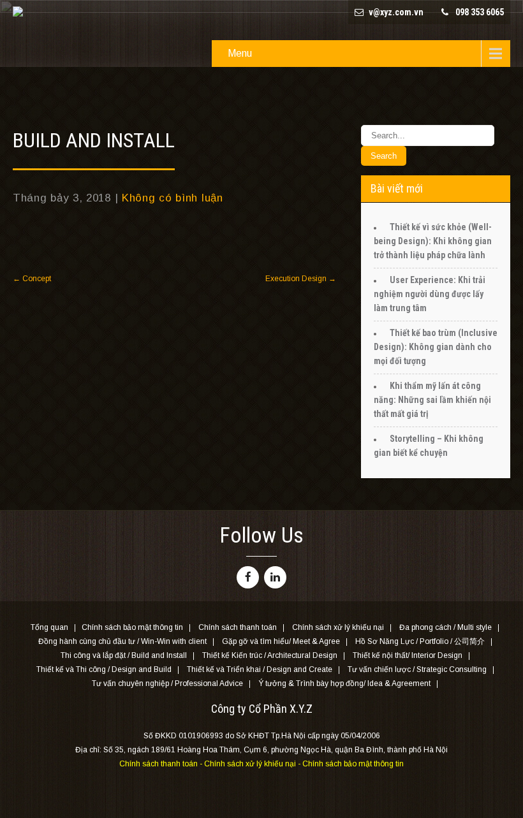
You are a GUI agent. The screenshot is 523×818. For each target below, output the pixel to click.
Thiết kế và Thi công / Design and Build (104, 670)
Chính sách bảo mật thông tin (132, 628)
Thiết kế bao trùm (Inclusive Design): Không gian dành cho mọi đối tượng (435, 347)
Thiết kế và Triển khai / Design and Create (259, 670)
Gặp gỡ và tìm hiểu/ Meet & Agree (281, 642)
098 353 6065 (479, 12)
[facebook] (248, 577)
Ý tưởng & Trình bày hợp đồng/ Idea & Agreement (344, 684)
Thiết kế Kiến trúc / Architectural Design (269, 656)
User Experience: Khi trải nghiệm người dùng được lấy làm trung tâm (429, 294)
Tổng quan (49, 628)
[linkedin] (275, 577)
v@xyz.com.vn (396, 12)
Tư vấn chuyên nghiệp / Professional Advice (167, 684)
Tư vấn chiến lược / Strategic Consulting (417, 670)
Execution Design (300, 278)
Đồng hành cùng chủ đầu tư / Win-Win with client (122, 642)
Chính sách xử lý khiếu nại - (253, 763)
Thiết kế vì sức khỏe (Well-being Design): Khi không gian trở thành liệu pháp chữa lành (433, 241)
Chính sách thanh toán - (161, 763)
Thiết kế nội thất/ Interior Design (407, 656)
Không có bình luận (172, 198)
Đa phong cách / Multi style (445, 628)
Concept (32, 278)
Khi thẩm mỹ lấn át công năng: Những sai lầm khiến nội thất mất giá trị (432, 400)
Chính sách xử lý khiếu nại (338, 628)
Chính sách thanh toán (237, 628)
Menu (240, 53)
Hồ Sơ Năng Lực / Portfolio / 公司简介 (420, 642)
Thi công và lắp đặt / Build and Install (124, 656)
